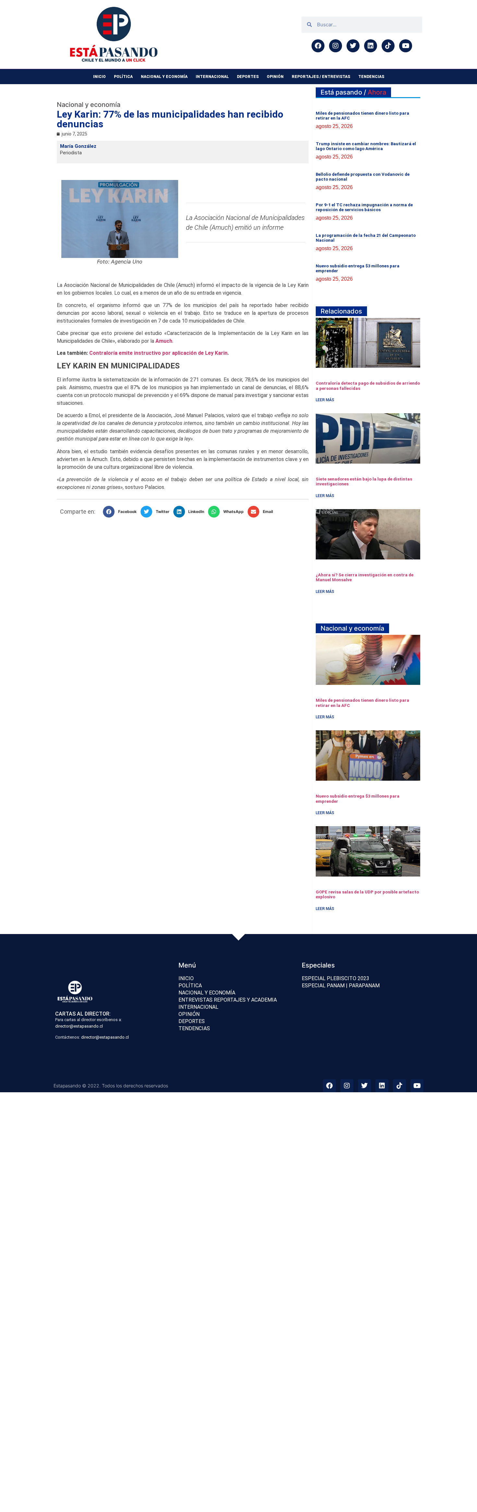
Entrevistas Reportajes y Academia (227, 1000)
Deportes (248, 76)
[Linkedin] (370, 45)
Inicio (99, 76)
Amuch (163, 341)
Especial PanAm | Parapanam (341, 985)
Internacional (212, 76)
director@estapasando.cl (79, 1026)
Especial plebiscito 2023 (335, 978)
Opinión (275, 76)
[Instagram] (335, 45)
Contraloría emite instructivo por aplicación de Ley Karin (158, 353)
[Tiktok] (388, 45)
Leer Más (325, 400)
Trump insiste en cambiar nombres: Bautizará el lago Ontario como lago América (366, 146)
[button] (122, 512)
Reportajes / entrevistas (321, 76)
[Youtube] (405, 45)
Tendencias (371, 76)
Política (123, 76)
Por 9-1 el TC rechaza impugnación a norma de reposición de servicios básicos (364, 207)
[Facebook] (318, 45)
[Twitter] (353, 45)
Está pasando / (353, 92)
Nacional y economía (164, 76)
